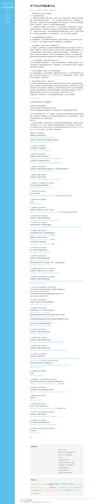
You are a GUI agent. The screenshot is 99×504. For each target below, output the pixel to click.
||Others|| (41, 10)
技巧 (60, 487)
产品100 (7, 21)
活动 (76, 487)
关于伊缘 (7, 18)
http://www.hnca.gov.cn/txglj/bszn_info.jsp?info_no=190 (45, 179)
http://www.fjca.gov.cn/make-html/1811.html (41, 142)
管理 (66, 490)
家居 (49, 487)
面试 (38, 493)
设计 (32, 493)
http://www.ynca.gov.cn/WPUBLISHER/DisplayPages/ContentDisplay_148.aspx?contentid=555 (56, 227)
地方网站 (42, 487)
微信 (51, 487)
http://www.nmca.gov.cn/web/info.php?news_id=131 (44, 383)
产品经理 (62, 484)
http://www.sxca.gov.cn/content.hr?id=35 (41, 235)
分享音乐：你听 (62, 449)
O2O (38, 484)
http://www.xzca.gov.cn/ (36, 375)
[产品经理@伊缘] (7, 3)
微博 (55, 487)
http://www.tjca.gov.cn (36, 432)
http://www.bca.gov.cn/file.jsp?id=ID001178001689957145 (46, 158)
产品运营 (77, 484)
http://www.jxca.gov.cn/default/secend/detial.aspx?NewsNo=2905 (48, 392)
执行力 (58, 487)
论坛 (80, 490)
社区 (48, 490)
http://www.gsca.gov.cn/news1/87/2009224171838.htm (45, 273)
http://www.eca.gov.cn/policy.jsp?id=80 (40, 252)
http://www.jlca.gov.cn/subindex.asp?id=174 (42, 171)
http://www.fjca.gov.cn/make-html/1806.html (42, 137)
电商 (34, 490)
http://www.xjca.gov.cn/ (36, 400)
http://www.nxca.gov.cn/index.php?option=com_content (45, 212)
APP (32, 484)
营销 (77, 490)
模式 (72, 487)
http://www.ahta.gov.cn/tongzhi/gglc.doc (41, 321)
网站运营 (73, 490)
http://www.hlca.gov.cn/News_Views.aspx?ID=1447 (44, 220)
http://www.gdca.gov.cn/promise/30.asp (40, 150)
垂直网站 (46, 487)
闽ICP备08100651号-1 (46, 502)
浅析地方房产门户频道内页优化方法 (66, 452)
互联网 (43, 484)
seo (40, 484)
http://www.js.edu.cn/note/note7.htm (39, 304)
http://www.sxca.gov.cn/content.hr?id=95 (41, 239)
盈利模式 (45, 490)
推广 (63, 487)
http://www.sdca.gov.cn (36, 203)
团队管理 (37, 487)
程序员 (59, 490)
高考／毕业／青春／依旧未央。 (65, 455)
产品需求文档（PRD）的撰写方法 (66, 465)
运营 (35, 493)
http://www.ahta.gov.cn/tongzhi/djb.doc (40, 312)
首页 (7, 15)
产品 (56, 484)
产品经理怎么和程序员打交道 (65, 472)
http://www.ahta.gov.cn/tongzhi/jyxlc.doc (41, 316)
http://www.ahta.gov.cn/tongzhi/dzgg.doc (41, 325)
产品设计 (70, 484)
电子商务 (38, 490)
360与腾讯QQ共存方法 (63, 460)
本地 (70, 487)
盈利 (42, 490)
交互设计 (51, 484)
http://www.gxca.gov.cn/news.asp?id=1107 (41, 187)
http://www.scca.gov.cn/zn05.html (39, 334)
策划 (62, 490)
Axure (35, 484)
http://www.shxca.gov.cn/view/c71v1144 (41, 264)
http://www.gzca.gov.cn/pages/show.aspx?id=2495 (43, 408)
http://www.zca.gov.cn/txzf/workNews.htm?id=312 (43, 195)
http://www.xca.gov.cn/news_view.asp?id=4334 (43, 424)
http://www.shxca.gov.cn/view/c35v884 (40, 260)
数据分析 (67, 487)
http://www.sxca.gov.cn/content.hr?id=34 (41, 244)
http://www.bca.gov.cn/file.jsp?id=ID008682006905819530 (46, 163)
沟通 (74, 487)
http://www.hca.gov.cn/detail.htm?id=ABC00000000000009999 (47, 342)
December (60, 457)
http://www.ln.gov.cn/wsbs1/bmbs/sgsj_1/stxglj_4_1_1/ (45, 416)
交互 (47, 484)
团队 (34, 487)
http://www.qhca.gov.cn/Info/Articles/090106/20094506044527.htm (48, 350)
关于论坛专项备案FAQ (63, 470)
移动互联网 (54, 490)
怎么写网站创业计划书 (63, 467)
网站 (70, 490)
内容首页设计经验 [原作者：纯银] (66, 462)
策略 (64, 490)
